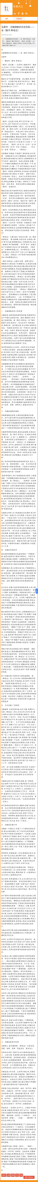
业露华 (4, 1175)
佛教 (12, 1175)
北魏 (8, 1175)
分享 (36, 591)
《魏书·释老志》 (29, 1177)
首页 (6, 18)
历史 (17, 1175)
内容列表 (19, 18)
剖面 (21, 1175)
